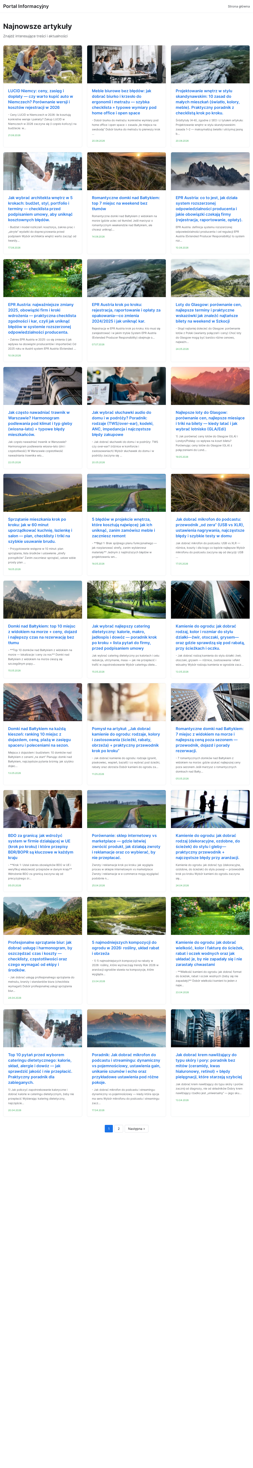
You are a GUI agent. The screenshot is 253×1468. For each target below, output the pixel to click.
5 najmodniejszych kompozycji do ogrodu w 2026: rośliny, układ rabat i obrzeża (125, 948)
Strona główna (239, 6)
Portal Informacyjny (26, 6)
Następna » (136, 1129)
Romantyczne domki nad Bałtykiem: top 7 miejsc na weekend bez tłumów (126, 203)
